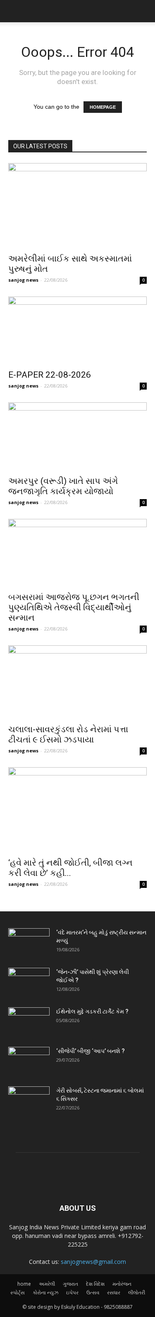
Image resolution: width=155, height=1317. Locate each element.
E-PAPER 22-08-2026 (49, 375)
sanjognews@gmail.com (93, 1262)
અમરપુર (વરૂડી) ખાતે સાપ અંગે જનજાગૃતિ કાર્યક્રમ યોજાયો (63, 486)
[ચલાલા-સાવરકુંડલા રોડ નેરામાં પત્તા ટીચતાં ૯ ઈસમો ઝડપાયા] (77, 682)
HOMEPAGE (103, 107)
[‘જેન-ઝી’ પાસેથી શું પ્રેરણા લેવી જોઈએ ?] (29, 982)
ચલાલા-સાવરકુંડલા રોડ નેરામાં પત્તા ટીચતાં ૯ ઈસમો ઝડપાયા (68, 734)
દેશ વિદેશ (95, 1283)
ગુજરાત (70, 1283)
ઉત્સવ (92, 1292)
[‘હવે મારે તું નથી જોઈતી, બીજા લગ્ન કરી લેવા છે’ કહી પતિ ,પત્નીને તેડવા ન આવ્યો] (77, 809)
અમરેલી (47, 1283)
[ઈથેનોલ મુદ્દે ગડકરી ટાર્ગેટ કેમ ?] (29, 1021)
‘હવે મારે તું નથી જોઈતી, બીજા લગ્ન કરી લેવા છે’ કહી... (70, 868)
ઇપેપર (72, 1292)
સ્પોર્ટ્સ (17, 1292)
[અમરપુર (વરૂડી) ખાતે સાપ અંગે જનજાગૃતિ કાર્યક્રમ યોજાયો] (77, 436)
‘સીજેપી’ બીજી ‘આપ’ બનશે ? (90, 1051)
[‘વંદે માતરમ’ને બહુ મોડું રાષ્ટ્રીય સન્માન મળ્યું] (29, 942)
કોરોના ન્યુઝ (45, 1292)
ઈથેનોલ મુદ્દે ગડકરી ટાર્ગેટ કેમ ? (92, 1011)
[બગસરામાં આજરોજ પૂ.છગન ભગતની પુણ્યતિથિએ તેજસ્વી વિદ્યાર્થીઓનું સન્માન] (77, 553)
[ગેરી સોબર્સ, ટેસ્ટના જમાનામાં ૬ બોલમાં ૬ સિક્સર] (29, 1100)
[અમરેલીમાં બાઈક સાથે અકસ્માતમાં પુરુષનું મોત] (77, 205)
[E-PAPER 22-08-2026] (77, 330)
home (24, 1283)
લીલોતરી (136, 1292)
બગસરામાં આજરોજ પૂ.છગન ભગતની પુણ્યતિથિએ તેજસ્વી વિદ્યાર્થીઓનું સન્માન (73, 607)
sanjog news (23, 280)
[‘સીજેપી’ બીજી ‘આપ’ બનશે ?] (29, 1061)
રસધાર (113, 1292)
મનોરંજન (121, 1283)
